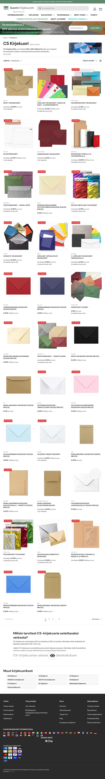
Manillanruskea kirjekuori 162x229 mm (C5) (18, 406)
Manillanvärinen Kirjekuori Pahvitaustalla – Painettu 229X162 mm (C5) (18, 505)
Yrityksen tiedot (93, 706)
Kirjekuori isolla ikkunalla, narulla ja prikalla (83, 555)
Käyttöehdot (92, 710)
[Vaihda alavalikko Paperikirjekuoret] (25, 15)
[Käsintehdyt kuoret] (86, 287)
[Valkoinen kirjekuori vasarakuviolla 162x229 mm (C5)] (86, 483)
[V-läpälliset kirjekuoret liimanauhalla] (86, 236)
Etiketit (94, 15)
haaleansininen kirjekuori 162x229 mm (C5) (18, 455)
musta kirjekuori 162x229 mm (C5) (85, 356)
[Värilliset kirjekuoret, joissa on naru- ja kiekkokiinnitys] (52, 83)
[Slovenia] (13, 735)
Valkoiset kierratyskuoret (48, 454)
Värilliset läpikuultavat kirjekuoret (47, 257)
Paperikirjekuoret (16, 15)
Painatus (63, 706)
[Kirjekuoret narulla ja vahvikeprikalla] (86, 134)
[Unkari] (29, 735)
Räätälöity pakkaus (77, 19)
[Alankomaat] (8, 733)
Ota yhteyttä (30, 706)
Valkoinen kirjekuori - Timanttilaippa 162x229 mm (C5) (50, 406)
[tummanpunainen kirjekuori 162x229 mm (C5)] (18, 287)
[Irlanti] (37, 733)
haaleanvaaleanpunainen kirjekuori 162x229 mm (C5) (82, 406)
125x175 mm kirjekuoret (47, 680)
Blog (61, 718)
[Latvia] (62, 733)
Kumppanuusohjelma (67, 722)
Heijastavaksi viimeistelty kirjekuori (48, 555)
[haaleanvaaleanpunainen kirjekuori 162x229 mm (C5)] (86, 385)
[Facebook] (46, 741)
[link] (23, 619)
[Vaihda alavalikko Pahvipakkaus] (71, 15)
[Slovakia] (8, 735)
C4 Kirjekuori (43, 676)
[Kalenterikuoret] (18, 134)
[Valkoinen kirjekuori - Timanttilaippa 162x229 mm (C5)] (52, 385)
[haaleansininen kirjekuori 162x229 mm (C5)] (18, 434)
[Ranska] (83, 733)
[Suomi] (17, 735)
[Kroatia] (58, 733)
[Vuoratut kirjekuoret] (18, 236)
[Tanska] (21, 735)
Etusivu (5, 38)
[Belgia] (21, 733)
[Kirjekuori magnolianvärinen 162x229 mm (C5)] (18, 336)
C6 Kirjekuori (74, 680)
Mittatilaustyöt (65, 710)
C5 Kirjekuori (74, 676)
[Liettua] (66, 733)
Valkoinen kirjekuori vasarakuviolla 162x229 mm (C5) (85, 504)
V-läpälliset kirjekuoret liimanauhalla (81, 257)
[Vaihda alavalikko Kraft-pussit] (87, 15)
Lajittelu (6, 61)
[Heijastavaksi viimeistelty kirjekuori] (52, 534)
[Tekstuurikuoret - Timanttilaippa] (52, 336)
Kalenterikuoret (10, 154)
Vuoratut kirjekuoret (12, 256)
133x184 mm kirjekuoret (16, 680)
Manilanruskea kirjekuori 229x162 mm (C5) (85, 455)
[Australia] (17, 733)
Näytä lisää (7, 54)
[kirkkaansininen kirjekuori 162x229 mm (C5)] (18, 585)
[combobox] (63, 8)
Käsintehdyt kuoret (79, 307)
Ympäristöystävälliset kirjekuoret (32, 19)
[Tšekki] (25, 735)
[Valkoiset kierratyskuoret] (52, 434)
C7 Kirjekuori (12, 683)
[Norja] (70, 733)
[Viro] (37, 735)
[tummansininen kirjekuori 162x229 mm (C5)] (52, 287)
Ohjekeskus (7, 718)
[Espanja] (25, 733)
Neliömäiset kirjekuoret (78, 683)
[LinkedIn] (51, 741)
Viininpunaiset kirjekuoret (48, 154)
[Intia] (33, 733)
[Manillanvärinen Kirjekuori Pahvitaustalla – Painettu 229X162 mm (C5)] (18, 483)
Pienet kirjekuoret (14, 687)
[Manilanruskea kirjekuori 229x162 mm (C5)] (86, 434)
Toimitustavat (8, 710)
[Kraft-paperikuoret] (18, 83)
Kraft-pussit (80, 15)
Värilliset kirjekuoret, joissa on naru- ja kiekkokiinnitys (51, 104)
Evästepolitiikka (93, 718)
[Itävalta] (46, 733)
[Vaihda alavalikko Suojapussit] (54, 15)
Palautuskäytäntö (93, 722)
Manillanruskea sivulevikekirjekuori (46, 504)
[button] (100, 9)
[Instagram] (49, 741)
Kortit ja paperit (58, 19)
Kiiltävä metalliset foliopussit (84, 205)
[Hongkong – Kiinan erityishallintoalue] (29, 733)
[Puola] (79, 733)
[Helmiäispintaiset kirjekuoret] (86, 83)
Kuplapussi (34, 15)
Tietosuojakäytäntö (94, 714)
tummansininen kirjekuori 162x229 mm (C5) (51, 308)
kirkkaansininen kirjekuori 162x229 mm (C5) (18, 606)
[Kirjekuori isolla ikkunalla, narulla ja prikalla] (86, 534)
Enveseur (11, 771)
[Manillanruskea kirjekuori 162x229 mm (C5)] (18, 385)
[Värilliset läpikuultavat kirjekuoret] (52, 236)
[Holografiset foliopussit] (18, 534)
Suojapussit (46, 15)
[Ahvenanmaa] (4, 733)
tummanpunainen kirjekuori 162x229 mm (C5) (15, 308)
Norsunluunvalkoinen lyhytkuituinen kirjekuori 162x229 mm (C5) (51, 207)
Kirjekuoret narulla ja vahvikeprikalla (81, 155)
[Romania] (87, 733)
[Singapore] (4, 735)
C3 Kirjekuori (12, 676)
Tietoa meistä (8, 706)
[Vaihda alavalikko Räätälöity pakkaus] (87, 19)
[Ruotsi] (91, 733)
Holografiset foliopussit (14, 554)
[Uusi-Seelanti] (33, 735)
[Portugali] (75, 733)
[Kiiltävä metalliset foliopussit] (86, 185)
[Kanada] (50, 733)
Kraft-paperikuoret (11, 103)
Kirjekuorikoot (8, 714)
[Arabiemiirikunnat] (13, 733)
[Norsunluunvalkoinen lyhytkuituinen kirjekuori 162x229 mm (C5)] (52, 185)
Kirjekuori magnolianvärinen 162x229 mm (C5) (16, 357)
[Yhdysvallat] (42, 735)
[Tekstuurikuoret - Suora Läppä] (18, 185)
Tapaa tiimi (64, 714)
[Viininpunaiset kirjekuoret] (52, 134)
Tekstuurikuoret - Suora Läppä (16, 205)
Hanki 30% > (95, 28)
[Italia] (42, 733)
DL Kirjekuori (43, 683)
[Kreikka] (54, 733)
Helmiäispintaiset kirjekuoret (83, 103)
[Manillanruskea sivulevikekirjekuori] (52, 483)
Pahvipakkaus (63, 15)
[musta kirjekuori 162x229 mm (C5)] (86, 336)
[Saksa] (95, 733)
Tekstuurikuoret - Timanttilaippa (51, 356)
